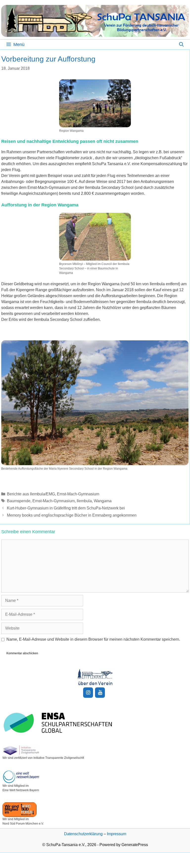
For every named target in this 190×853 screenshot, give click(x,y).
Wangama (103, 501)
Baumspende (18, 501)
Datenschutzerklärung (83, 834)
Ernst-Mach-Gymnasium (78, 494)
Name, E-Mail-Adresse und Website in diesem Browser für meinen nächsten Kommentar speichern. (93, 639)
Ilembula (84, 501)
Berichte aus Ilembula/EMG (31, 494)
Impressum (116, 834)
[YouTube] (100, 692)
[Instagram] (88, 692)
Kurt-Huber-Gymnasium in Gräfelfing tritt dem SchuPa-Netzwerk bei (66, 508)
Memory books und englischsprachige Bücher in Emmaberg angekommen (72, 515)
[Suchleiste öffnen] (181, 44)
